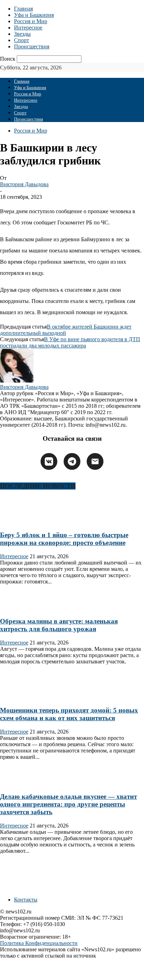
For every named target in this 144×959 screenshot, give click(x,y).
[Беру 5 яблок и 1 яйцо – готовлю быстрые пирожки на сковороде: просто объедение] (22, 521)
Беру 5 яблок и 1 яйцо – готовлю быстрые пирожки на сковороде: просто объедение (64, 538)
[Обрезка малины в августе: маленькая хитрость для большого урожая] (22, 608)
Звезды (22, 34)
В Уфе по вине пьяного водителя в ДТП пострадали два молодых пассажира (70, 342)
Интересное (28, 28)
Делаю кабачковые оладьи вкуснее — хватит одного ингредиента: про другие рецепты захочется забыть (68, 804)
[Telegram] (72, 461)
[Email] (95, 461)
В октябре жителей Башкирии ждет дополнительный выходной (65, 330)
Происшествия (31, 46)
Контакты (25, 900)
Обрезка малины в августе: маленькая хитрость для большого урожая (59, 625)
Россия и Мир (30, 21)
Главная (23, 9)
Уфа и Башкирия (34, 15)
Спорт (21, 40)
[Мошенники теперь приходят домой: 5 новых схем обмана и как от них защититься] (22, 697)
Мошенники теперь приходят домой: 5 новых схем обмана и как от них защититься (69, 714)
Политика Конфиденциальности (39, 943)
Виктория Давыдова (24, 184)
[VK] (49, 461)
